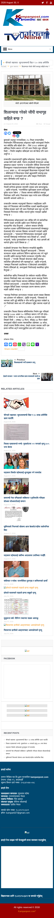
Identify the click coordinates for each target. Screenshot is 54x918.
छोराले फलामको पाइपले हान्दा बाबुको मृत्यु (20, 592)
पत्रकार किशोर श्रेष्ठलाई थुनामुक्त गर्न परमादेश (22, 472)
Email (48, 124)
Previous (21, 360)
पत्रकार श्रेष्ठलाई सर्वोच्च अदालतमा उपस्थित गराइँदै (24, 555)
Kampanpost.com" (27, 911)
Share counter (10, 349)
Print (40, 124)
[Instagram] (14, 135)
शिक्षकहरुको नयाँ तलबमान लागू (24, 362)
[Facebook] (5, 133)
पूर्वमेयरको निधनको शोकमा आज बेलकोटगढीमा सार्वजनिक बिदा (25, 757)
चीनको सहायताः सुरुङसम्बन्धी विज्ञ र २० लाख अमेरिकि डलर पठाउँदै (27, 740)
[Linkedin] (17, 135)
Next (35, 374)
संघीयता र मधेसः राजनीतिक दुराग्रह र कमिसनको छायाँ (25, 581)
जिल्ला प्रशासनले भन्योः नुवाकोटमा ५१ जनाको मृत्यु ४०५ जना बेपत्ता (26, 743)
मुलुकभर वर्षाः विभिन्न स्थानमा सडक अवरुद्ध (21, 618)
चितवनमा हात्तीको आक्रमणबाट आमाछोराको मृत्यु (23, 630)
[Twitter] (9, 133)
